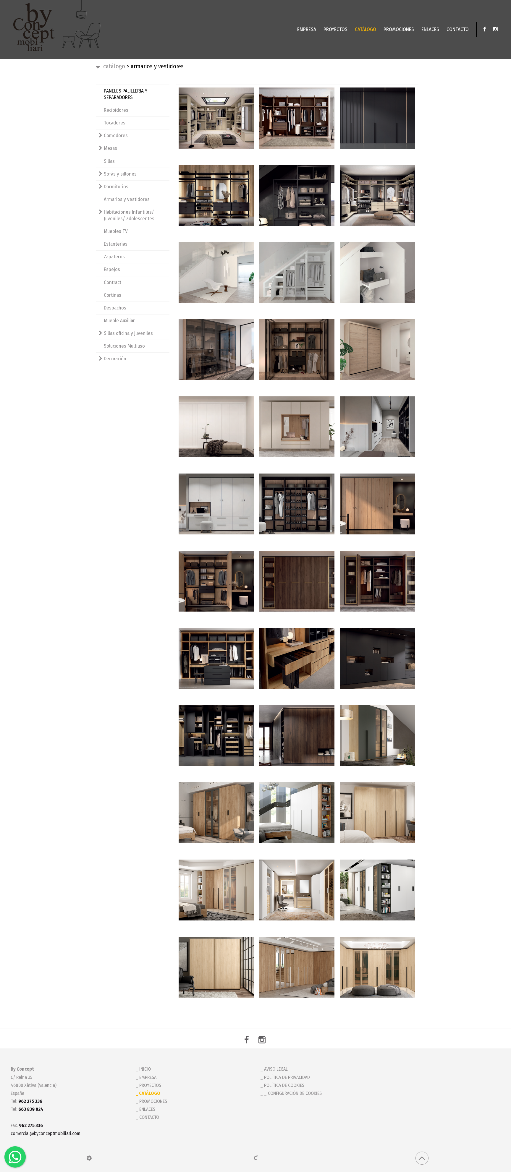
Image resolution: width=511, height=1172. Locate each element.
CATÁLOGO (365, 29)
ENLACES (430, 29)
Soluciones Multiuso (124, 346)
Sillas (109, 161)
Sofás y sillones (120, 174)
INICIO (145, 1069)
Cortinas (112, 295)
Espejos (112, 269)
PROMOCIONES (399, 29)
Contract (112, 282)
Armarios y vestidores (127, 199)
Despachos (115, 308)
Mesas (110, 148)
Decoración (115, 359)
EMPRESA (306, 29)
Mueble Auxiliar (119, 320)
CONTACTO (458, 29)
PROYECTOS (335, 29)
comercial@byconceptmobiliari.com (45, 1133)
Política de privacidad (287, 1077)
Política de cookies (284, 1085)
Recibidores (116, 110)
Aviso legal (276, 1069)
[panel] (89, 1158)
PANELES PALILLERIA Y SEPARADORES (125, 94)
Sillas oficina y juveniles (128, 333)
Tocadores (114, 123)
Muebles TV (116, 231)
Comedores (116, 135)
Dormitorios (116, 187)
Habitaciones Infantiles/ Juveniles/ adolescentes (129, 215)
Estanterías (115, 244)
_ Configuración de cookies (293, 1093)
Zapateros (114, 257)
